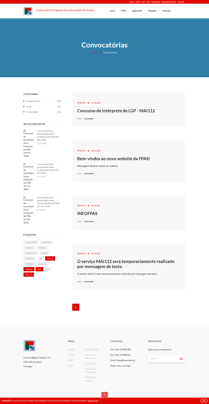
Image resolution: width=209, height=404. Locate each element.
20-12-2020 (95, 150)
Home (94, 52)
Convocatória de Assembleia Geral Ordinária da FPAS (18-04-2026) (48, 135)
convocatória (31, 242)
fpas (39, 269)
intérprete (29, 258)
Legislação (137, 10)
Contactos (180, 2)
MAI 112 (28, 274)
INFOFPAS (81, 102)
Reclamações (155, 2)
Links (148, 2)
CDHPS (137, 2)
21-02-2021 (95, 205)
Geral (43, 106)
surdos (44, 253)
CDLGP (131, 2)
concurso (29, 247)
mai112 (50, 258)
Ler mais (88, 118)
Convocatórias (43, 101)
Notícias (166, 10)
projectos (43, 264)
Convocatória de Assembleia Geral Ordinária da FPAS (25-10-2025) (48, 168)
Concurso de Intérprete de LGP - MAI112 (116, 110)
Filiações (152, 10)
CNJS (143, 2)
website (28, 269)
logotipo (42, 247)
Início (112, 10)
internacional (30, 253)
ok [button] (204, 400)
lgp (40, 258)
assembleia (47, 242)
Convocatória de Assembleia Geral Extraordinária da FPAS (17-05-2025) (48, 202)
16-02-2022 (95, 253)
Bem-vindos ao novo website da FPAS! (113, 158)
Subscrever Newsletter (168, 2)
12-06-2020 (95, 102)
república (29, 264)
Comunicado (43, 111)
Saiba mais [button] (93, 400)
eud (48, 269)
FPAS (123, 10)
